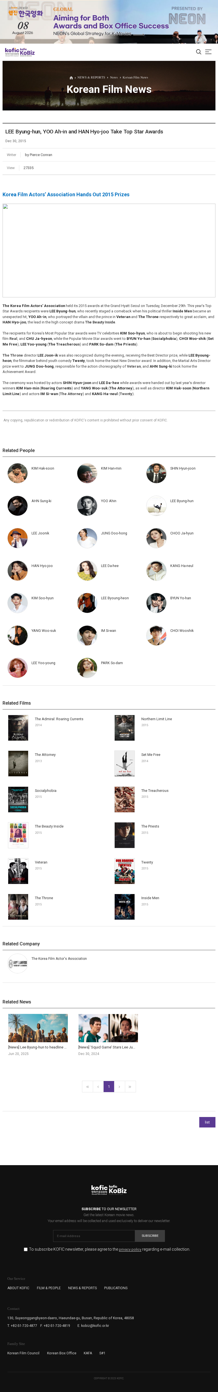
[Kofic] (12, 52)
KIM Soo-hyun (43, 598)
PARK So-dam (112, 663)
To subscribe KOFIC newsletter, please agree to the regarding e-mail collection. (109, 1249)
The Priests (150, 826)
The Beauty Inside (100, 322)
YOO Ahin (108, 501)
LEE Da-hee (110, 566)
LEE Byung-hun (182, 501)
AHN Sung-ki (41, 501)
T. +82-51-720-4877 (22, 1326)
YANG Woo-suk (44, 630)
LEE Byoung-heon (115, 598)
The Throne (44, 898)
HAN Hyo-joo (42, 566)
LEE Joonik (40, 533)
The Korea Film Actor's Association (59, 959)
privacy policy (130, 1250)
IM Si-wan (108, 630)
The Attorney (45, 755)
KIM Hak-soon (43, 468)
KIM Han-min (111, 468)
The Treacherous (155, 790)
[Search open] (199, 52)
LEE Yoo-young (43, 663)
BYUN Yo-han (180, 598)
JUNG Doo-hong (114, 533)
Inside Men (150, 898)
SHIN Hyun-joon (183, 468)
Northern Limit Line (156, 719)
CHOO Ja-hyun (182, 533)
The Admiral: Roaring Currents (59, 719)
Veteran (41, 862)
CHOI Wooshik (182, 630)
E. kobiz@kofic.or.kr (93, 1326)
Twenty (147, 862)
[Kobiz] (27, 52)
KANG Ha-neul (181, 566)
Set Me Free (150, 755)
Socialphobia (45, 790)
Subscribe (150, 1236)
